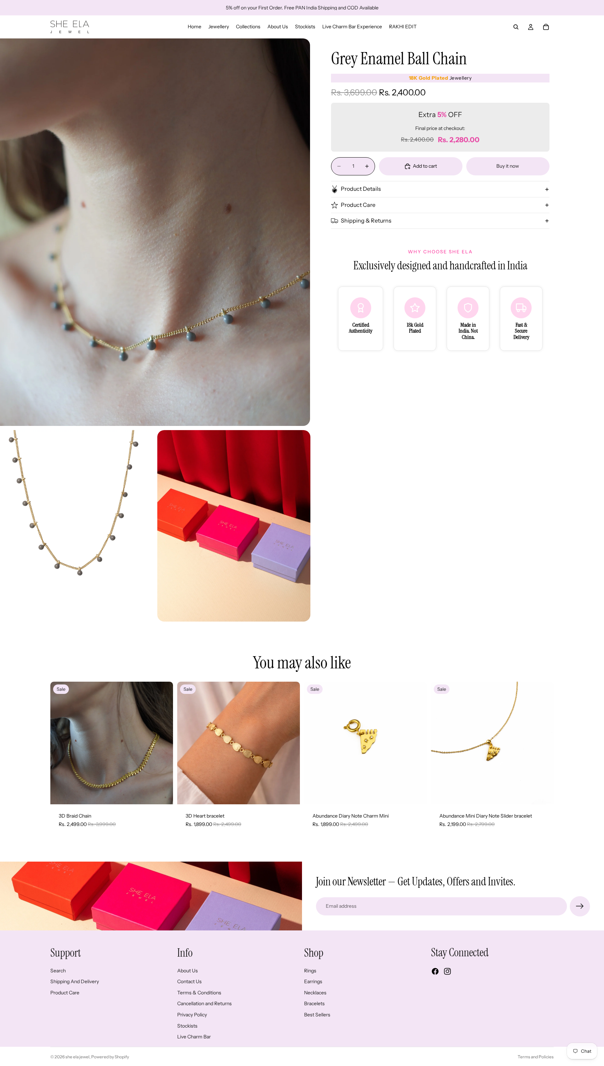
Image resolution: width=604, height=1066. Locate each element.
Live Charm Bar (194, 1037)
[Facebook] (435, 971)
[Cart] (546, 27)
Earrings (313, 981)
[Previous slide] (60, 743)
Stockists (187, 1025)
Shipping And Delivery (74, 981)
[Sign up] (580, 906)
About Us (187, 970)
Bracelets (314, 1003)
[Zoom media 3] (233, 526)
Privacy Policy (192, 1014)
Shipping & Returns (366, 220)
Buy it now (507, 166)
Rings (310, 970)
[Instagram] (447, 971)
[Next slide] (162, 743)
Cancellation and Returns (204, 1003)
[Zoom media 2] (76, 526)
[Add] (162, 794)
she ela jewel (77, 1056)
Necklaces (315, 992)
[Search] (516, 27)
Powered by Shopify (110, 1056)
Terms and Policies (536, 1056)
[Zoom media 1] (155, 232)
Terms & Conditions (199, 992)
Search (58, 970)
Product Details (361, 189)
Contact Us (189, 981)
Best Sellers (317, 1014)
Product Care (358, 205)
